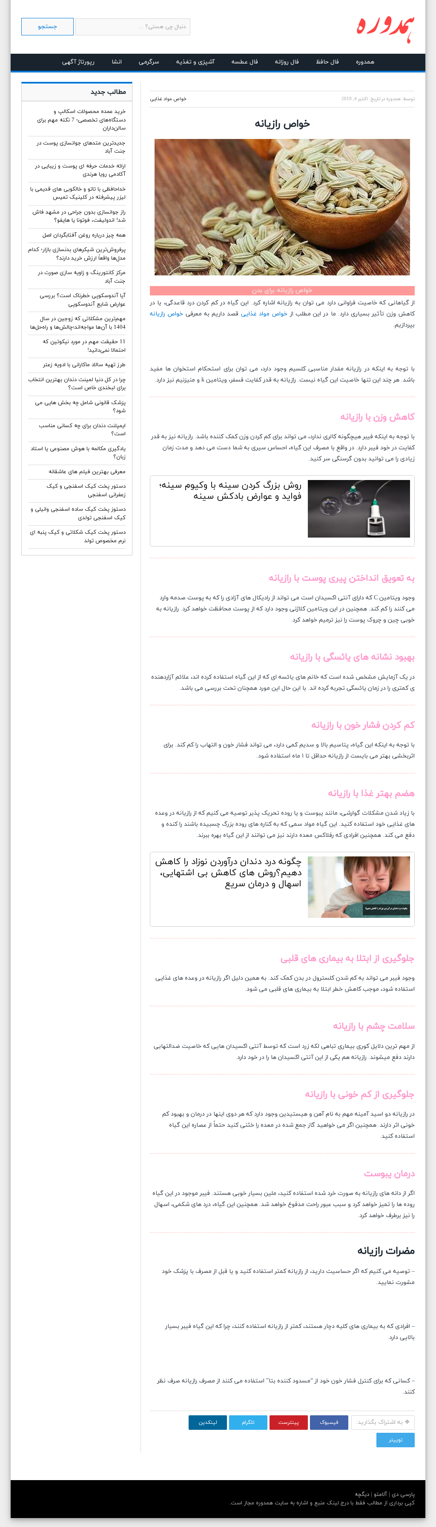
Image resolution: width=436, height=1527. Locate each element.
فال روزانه (287, 62)
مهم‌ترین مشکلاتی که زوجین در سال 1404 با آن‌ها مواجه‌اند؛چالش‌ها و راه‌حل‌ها (78, 323)
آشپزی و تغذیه (195, 62)
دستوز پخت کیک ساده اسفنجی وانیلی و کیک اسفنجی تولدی (78, 514)
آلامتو (379, 1494)
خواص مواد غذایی (168, 98)
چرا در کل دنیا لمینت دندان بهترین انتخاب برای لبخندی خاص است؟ (77, 384)
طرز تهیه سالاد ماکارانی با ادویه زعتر (84, 365)
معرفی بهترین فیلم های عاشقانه (87, 472)
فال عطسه (245, 62)
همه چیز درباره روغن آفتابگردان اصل (84, 235)
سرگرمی (149, 62)
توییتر (396, 1440)
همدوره (365, 62)
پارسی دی (402, 1494)
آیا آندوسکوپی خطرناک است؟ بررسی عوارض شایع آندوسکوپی (83, 300)
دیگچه (362, 1494)
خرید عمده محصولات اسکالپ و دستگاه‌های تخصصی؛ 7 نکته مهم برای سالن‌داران (81, 120)
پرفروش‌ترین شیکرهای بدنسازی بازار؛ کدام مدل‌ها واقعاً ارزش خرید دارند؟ (77, 254)
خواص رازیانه (166, 314)
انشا (117, 62)
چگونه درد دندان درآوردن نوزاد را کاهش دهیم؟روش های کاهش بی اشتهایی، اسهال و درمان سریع (228, 873)
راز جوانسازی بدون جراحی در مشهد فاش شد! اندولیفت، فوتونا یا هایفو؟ (79, 216)
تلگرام (248, 1422)
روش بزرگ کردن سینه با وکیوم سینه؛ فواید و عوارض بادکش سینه (230, 491)
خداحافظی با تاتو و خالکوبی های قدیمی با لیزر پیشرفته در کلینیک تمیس (78, 193)
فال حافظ (327, 62)
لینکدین (208, 1422)
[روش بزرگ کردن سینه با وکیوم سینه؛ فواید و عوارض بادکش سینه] (359, 511)
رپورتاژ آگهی (78, 62)
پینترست (288, 1422)
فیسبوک (329, 1422)
